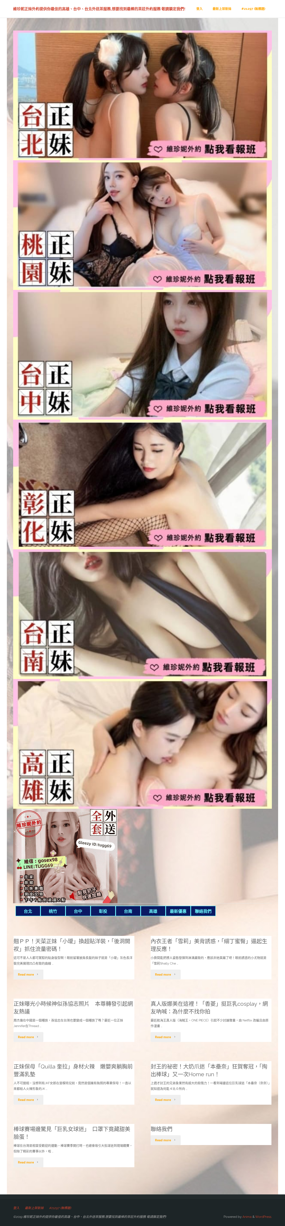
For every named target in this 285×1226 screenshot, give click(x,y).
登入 (16, 1208)
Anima (247, 1217)
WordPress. (263, 1217)
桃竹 (53, 911)
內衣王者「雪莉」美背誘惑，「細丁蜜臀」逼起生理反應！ (209, 945)
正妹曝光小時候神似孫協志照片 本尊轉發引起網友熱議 (73, 1008)
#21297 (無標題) (60, 1208)
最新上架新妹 (34, 1208)
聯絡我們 (203, 911)
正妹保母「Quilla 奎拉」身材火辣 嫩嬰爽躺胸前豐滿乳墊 (73, 1070)
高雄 (153, 911)
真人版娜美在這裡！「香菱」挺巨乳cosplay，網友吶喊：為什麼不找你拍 (209, 1008)
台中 (78, 911)
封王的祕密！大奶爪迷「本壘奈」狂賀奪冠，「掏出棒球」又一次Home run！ (209, 1070)
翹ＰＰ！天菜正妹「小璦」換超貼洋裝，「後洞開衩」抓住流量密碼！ (72, 945)
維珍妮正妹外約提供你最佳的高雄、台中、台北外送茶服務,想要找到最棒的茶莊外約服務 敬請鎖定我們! (99, 9)
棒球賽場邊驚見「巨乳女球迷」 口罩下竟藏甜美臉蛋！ (72, 1133)
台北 (28, 911)
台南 (128, 911)
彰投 (103, 911)
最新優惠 (178, 911)
